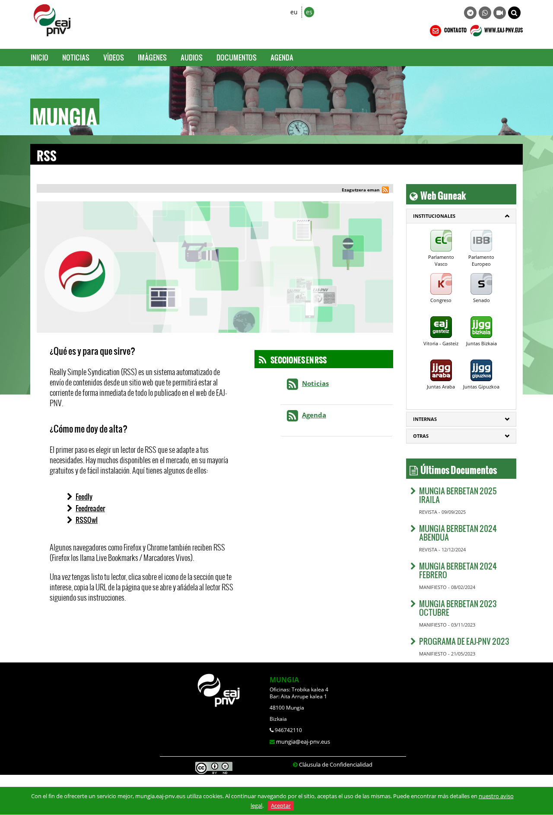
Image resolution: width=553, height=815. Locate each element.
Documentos (236, 57)
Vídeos (113, 57)
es (309, 12)
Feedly (84, 496)
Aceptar (281, 805)
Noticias (75, 57)
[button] (514, 12)
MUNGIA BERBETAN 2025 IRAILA (458, 495)
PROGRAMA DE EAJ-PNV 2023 (464, 641)
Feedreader (90, 508)
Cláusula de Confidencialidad (335, 764)
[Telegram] (470, 12)
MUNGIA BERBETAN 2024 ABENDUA (458, 532)
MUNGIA (284, 679)
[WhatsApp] (485, 12)
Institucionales (434, 216)
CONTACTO (455, 29)
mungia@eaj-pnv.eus (303, 741)
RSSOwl (87, 520)
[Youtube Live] (499, 12)
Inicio (39, 57)
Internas (425, 419)
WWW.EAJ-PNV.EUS (503, 29)
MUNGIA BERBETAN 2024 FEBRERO (458, 570)
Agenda (281, 57)
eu (294, 12)
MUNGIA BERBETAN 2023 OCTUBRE (458, 608)
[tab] (461, 216)
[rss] (385, 191)
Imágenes (152, 57)
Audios (192, 57)
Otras (421, 436)
